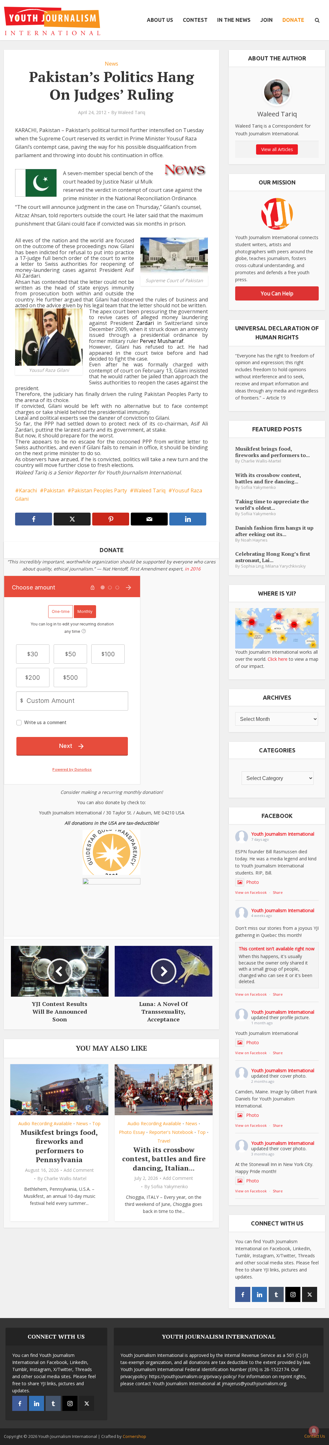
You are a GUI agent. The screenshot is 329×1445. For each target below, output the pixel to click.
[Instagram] (292, 1294)
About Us (160, 20)
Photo (252, 882)
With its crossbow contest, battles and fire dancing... (268, 478)
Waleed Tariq (131, 112)
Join (266, 20)
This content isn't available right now (277, 949)
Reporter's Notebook (171, 1132)
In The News (234, 20)
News (111, 63)
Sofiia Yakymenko (169, 1186)
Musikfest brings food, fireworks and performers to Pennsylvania (59, 1145)
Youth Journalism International (282, 834)
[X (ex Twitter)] (309, 1294)
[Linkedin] (259, 1294)
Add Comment (79, 1170)
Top (96, 1123)
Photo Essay (132, 1132)
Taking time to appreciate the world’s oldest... (272, 504)
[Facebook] (242, 1294)
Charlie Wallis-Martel (65, 1178)
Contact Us (314, 1436)
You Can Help (277, 293)
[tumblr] (276, 1294)
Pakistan (54, 490)
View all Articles (277, 149)
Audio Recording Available (45, 1123)
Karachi (28, 490)
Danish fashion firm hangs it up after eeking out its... (274, 530)
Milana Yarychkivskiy (285, 566)
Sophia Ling (252, 566)
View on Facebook (251, 892)
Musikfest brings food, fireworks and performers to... (272, 451)
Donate (293, 20)
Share (278, 892)
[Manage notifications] (314, 1431)
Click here (278, 659)
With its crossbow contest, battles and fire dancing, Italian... (164, 1158)
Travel (163, 1141)
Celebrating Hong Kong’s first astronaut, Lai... (272, 556)
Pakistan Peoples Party (99, 490)
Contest (195, 20)
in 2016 (192, 569)
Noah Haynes (254, 540)
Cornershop (134, 1436)
